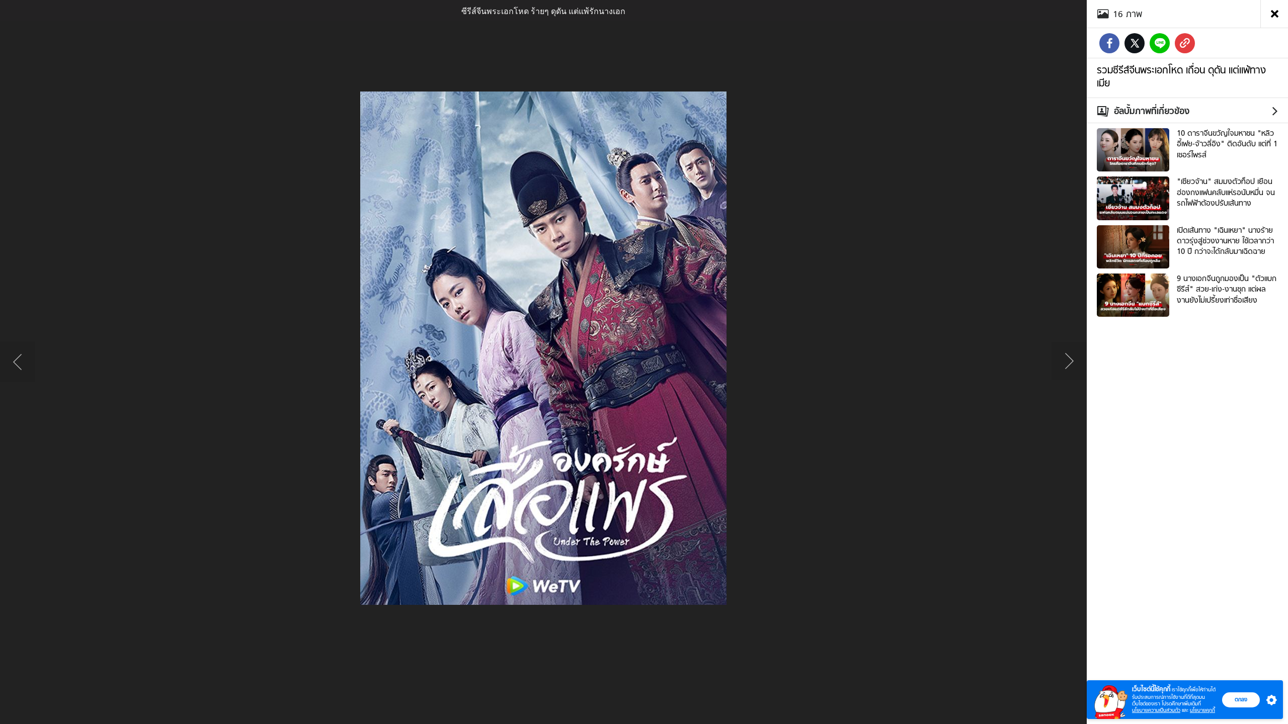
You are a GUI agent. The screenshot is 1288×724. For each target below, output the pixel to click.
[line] (1160, 43)
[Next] (1069, 362)
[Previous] (17, 362)
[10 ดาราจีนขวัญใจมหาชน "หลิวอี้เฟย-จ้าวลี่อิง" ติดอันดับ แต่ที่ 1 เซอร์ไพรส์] (1133, 149)
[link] (1185, 43)
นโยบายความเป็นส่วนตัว (1156, 710)
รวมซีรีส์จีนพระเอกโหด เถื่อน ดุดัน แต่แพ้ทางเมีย (1181, 76)
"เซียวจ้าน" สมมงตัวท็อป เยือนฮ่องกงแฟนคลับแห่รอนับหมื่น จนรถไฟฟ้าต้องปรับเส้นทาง (1226, 192)
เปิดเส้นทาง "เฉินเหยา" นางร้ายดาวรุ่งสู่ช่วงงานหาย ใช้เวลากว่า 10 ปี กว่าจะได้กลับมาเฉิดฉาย (1225, 241)
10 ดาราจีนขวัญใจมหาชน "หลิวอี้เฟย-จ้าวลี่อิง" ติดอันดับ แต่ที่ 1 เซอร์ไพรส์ (1227, 144)
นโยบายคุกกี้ (1202, 710)
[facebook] (1109, 43)
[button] (1269, 699)
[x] (1134, 43)
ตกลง (1241, 699)
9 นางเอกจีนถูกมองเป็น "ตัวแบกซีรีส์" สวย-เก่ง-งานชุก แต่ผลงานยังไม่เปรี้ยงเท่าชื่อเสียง (1226, 289)
